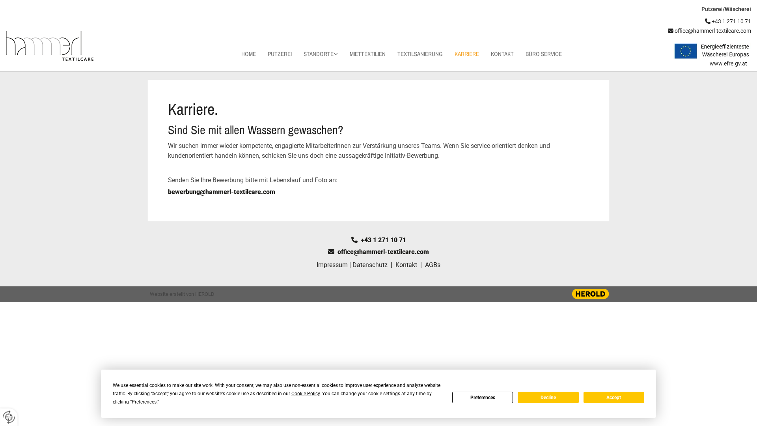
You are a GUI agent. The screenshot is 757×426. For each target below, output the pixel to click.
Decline (548, 397)
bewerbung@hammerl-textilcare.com (221, 192)
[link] (315, 54)
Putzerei (280, 54)
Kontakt (502, 54)
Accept (613, 397)
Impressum (332, 265)
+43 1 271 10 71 (378, 240)
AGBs (432, 265)
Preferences (482, 397)
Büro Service (544, 54)
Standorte (319, 54)
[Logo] (63, 46)
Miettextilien (368, 54)
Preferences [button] (144, 402)
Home (248, 54)
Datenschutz (370, 265)
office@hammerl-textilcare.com (709, 31)
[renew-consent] (9, 417)
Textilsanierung (420, 54)
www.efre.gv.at (728, 63)
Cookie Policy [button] (305, 393)
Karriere (467, 54)
